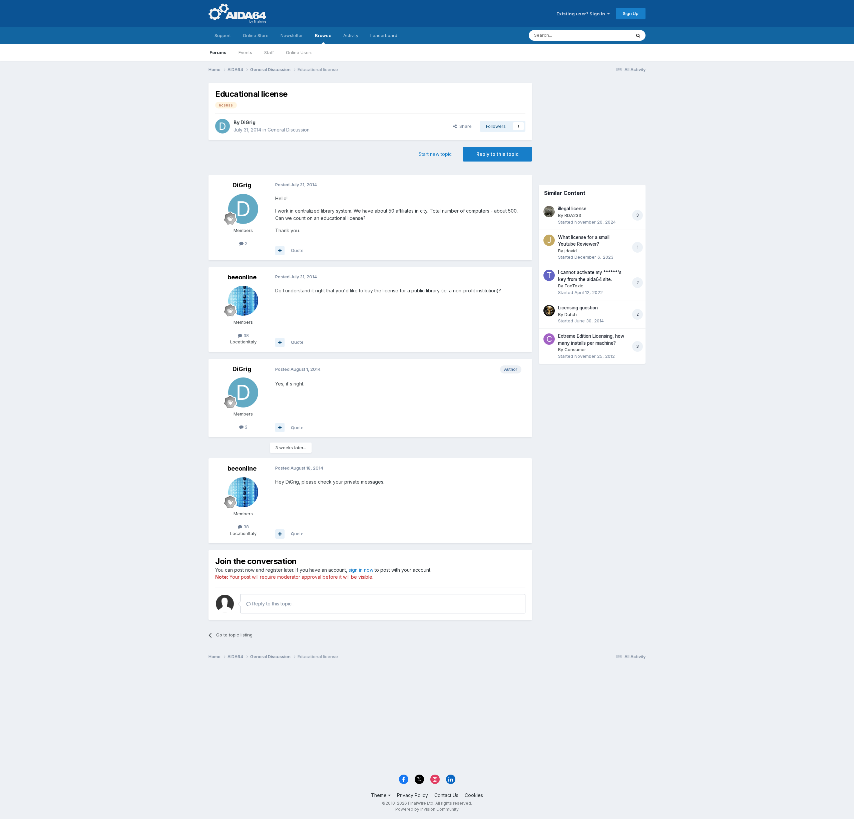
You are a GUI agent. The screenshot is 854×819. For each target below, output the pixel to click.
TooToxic (573, 285)
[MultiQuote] (280, 250)
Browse (323, 35)
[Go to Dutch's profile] (549, 310)
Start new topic (435, 154)
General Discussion (289, 129)
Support (223, 35)
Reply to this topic (497, 154)
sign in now (361, 570)
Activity (350, 35)
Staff (269, 52)
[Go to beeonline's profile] (243, 301)
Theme (379, 795)
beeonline (242, 277)
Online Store (256, 35)
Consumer (575, 349)
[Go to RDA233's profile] (549, 211)
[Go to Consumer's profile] (549, 339)
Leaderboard (383, 35)
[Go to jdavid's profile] (549, 240)
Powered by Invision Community (427, 809)
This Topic (611, 35)
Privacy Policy (412, 795)
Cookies (474, 795)
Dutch (570, 314)
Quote (297, 250)
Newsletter (292, 35)
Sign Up (630, 13)
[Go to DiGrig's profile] (222, 126)
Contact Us (446, 795)
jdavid (570, 250)
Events (245, 52)
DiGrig (248, 122)
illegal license (572, 208)
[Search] (638, 35)
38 (245, 335)
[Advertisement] (592, 127)
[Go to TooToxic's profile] (549, 275)
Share (464, 126)
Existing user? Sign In (581, 13)
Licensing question (578, 307)
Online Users (299, 52)
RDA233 (572, 215)
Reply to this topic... (273, 603)
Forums (218, 52)
